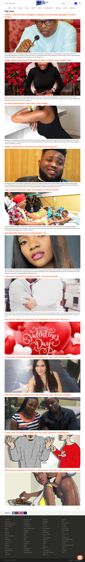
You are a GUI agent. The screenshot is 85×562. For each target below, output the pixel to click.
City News (64, 524)
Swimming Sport (9, 550)
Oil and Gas (7, 541)
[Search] (76, 3)
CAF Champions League (10, 524)
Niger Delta (45, 539)
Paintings (26, 543)
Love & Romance (46, 537)
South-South (27, 548)
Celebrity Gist (27, 524)
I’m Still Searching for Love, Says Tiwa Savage (26, 103)
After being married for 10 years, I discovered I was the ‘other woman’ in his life (42, 470)
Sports (44, 548)
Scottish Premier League (67, 545)
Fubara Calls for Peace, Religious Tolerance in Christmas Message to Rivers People (40, 15)
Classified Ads (8, 526)
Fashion (7, 530)
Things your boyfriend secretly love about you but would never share (37, 357)
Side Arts (45, 546)
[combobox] (68, 3)
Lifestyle (26, 537)
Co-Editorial (27, 526)
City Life (45, 524)
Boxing (63, 521)
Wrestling (45, 554)
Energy (6, 528)
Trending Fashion (28, 552)
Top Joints (64, 550)
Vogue (63, 552)
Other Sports (65, 541)
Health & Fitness (47, 534)
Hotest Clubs (65, 534)
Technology (27, 550)
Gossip (63, 532)
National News (65, 537)
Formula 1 (26, 532)
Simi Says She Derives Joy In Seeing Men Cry (25, 233)
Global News (46, 532)
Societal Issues (8, 548)
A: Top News (7, 519)
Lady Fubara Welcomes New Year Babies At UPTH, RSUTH (32, 189)
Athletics (45, 519)
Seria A (25, 546)
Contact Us (71, 560)
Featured (26, 530)
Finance (45, 530)
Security (7, 546)
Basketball (64, 519)
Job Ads (25, 536)
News (25, 539)
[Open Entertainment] (53, 8)
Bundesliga (26, 523)
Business (45, 523)
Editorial (45, 526)
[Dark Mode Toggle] (80, 557)
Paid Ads (7, 543)
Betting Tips (26, 521)
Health (25, 534)
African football (28, 519)
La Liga (44, 536)
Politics (45, 543)
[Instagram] (16, 513)
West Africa (7, 554)
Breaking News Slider (10, 523)
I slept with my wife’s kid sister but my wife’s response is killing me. (37, 432)
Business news (65, 523)
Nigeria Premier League (67, 539)
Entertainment (46, 528)
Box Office (45, 521)
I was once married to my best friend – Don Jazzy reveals (31, 276)
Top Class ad (46, 550)
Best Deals (7, 521)
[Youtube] (19, 513)
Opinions (45, 541)
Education (64, 526)
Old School (26, 541)
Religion (7, 545)
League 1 (64, 536)
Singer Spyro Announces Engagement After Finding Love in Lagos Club (38, 60)
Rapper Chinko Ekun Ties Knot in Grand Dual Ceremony (31, 146)
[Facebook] (13, 513)
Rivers (25, 545)
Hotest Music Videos (9, 536)
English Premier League (29, 528)
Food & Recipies (65, 530)
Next (78, 508)
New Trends (7, 539)
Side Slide (64, 546)
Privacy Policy (77, 560)
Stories (63, 548)
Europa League (65, 528)
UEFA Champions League (48, 552)
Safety (44, 545)
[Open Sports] (35, 8)
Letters (6, 537)
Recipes (63, 543)
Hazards (7, 534)
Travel (6, 552)
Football (7, 532)
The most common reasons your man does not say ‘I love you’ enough (38, 394)
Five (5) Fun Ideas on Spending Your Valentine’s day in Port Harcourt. (37, 319)
